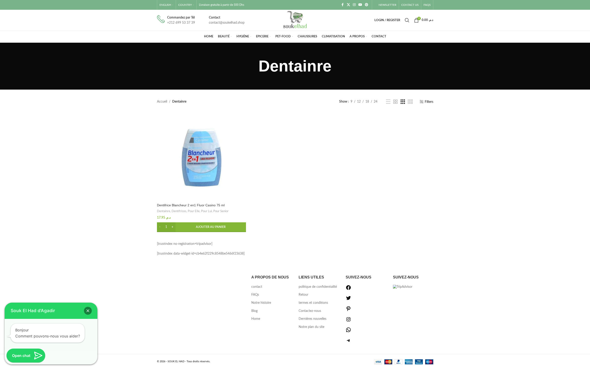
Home (255, 318)
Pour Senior (221, 211)
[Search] (407, 20)
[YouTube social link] (360, 5)
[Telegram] (348, 342)
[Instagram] (348, 321)
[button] (201, 227)
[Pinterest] (348, 310)
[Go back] (252, 66)
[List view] (388, 102)
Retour (303, 294)
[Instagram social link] (354, 5)
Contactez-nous (310, 311)
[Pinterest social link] (367, 5)
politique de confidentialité (318, 286)
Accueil (162, 101)
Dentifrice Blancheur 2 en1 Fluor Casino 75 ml (191, 205)
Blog (254, 311)
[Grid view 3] (403, 102)
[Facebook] (348, 289)
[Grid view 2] (395, 102)
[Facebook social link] (342, 5)
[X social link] (348, 5)
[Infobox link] (176, 20)
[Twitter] (348, 299)
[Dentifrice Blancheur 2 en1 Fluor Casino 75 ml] (201, 156)
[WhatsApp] (348, 331)
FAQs (255, 294)
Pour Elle (194, 211)
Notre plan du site (311, 327)
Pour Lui (206, 211)
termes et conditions (313, 302)
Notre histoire (261, 302)
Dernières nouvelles (312, 318)
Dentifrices (179, 211)
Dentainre (163, 211)
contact (256, 286)
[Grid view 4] (410, 102)
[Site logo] (295, 20)
